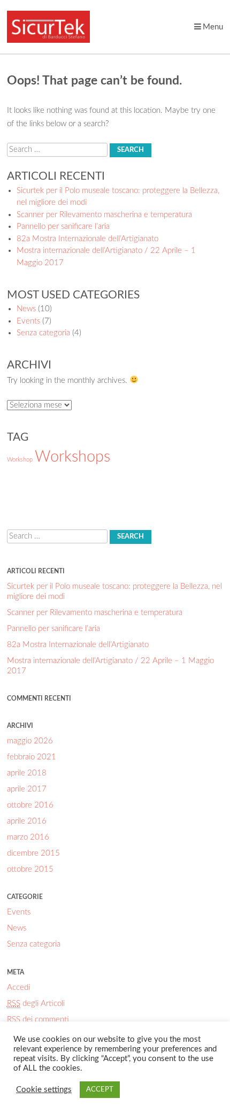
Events (28, 321)
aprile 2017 (27, 789)
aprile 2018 (27, 773)
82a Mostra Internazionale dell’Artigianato (87, 239)
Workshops (72, 457)
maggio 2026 (30, 741)
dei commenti (38, 1020)
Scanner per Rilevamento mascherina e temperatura (104, 215)
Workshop (20, 460)
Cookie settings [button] (44, 1090)
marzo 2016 (28, 837)
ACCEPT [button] (99, 1089)
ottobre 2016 (30, 805)
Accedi (18, 988)
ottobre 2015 (30, 869)
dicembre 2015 (33, 853)
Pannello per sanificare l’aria (63, 226)
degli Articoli (36, 1004)
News (26, 309)
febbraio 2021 (31, 757)
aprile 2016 (27, 821)
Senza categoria (43, 333)
